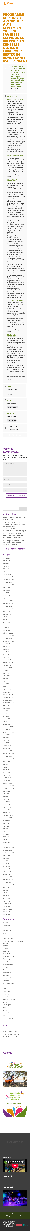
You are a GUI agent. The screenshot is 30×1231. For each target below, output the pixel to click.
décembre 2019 (8, 751)
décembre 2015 (8, 877)
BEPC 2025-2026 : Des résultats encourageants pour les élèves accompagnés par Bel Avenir (13, 535)
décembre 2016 (8, 845)
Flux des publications (10, 1031)
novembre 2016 (8, 847)
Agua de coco (11, 416)
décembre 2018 (8, 783)
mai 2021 (6, 713)
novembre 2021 (8, 697)
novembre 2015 (8, 880)
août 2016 (6, 855)
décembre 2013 (8, 912)
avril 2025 (6, 593)
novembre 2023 (8, 636)
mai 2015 (6, 896)
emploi (5, 962)
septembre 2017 (8, 821)
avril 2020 (6, 743)
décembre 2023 (8, 633)
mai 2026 (6, 566)
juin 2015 (6, 893)
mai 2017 (6, 831)
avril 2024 (6, 622)
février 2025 (7, 598)
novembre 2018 (8, 786)
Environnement (8, 965)
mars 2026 (6, 571)
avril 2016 (6, 866)
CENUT (5, 946)
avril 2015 (6, 898)
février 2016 (7, 871)
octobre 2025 (7, 582)
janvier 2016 (7, 874)
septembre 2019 (8, 759)
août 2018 (6, 791)
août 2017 (6, 823)
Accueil (5, 922)
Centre (5, 936)
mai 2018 (6, 799)
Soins (5, 1010)
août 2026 (6, 558)
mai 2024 (6, 620)
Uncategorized (8, 1018)
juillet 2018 (7, 794)
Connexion (6, 1029)
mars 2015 (6, 901)
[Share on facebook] (9, 434)
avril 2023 (6, 654)
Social (5, 1007)
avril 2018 (6, 802)
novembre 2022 (8, 665)
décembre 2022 (8, 662)
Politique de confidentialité (14, 1216)
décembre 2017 (8, 813)
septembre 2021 (8, 703)
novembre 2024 (8, 604)
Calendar (13, 427)
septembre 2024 (8, 609)
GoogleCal (14, 429)
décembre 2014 (8, 909)
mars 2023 (6, 657)
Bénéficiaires (7, 928)
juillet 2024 (7, 614)
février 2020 (7, 746)
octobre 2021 (7, 700)
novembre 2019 (8, 754)
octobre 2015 (7, 882)
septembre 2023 (8, 641)
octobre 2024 (7, 606)
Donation (6, 951)
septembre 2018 (8, 788)
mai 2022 (6, 681)
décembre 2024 (8, 601)
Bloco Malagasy (8, 930)
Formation (6, 970)
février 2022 (7, 689)
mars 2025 (6, 595)
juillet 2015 (7, 890)
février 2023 (7, 660)
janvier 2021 (7, 724)
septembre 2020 (8, 732)
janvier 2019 (7, 780)
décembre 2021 (8, 695)
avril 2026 (6, 569)
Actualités (6, 925)
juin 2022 (6, 679)
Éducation (6, 959)
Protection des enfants (10, 999)
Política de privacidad (25, 1225)
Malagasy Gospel (8, 978)
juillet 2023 (7, 646)
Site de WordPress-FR (10, 1037)
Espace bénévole (17, 1214)
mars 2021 (6, 719)
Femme (5, 967)
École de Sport (7, 954)
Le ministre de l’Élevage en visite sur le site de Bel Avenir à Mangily (14, 530)
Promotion (6, 994)
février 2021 (7, 721)
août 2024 (6, 612)
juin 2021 (6, 711)
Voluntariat (7, 1021)
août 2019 (6, 762)
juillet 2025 (7, 590)
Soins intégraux (8, 1013)
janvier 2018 (7, 810)
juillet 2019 (7, 764)
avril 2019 (6, 772)
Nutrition (6, 986)
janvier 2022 (7, 692)
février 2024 (7, 628)
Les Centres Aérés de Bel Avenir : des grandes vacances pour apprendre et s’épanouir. (14, 542)
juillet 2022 (7, 676)
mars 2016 (6, 869)
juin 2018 (6, 796)
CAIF (4, 933)
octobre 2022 (7, 668)
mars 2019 (6, 775)
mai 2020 (6, 740)
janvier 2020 (7, 748)
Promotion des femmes (11, 997)
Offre (4, 989)
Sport (5, 1015)
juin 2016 (6, 861)
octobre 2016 (7, 850)
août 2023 (6, 644)
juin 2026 (6, 563)
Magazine (6, 975)
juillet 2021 (7, 708)
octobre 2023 (7, 638)
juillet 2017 (7, 826)
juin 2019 (6, 767)
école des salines (8, 956)
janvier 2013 (7, 914)
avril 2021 (6, 716)
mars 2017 (6, 837)
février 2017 (7, 839)
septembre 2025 (8, 585)
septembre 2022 (8, 670)
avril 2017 (6, 834)
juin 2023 (6, 649)
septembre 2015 (8, 885)
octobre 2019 (7, 756)
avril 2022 (6, 684)
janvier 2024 (7, 630)
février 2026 (7, 574)
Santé (5, 1002)
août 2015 (6, 888)
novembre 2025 (8, 579)
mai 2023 (6, 652)
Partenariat (7, 991)
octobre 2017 (7, 818)
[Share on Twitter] (13, 434)
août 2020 (6, 735)
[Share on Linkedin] (16, 434)
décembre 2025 (8, 577)
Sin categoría (7, 1005)
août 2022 (6, 673)
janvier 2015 (7, 906)
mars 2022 (6, 687)
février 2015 (7, 904)
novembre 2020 (8, 727)
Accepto (19, 1225)
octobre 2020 (7, 729)
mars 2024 (6, 625)
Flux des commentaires (11, 1034)
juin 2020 (6, 738)
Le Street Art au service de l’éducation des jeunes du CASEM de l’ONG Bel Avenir (14, 524)
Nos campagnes (8, 983)
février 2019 (7, 778)
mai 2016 (6, 863)
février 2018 (7, 807)
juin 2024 (6, 617)
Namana (6, 981)
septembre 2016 (8, 853)
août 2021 (6, 705)
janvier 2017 (7, 842)
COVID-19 (6, 948)
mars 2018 (6, 804)
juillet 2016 (7, 858)
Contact (14, 1218)
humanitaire (7, 973)
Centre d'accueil (8, 938)
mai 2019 (6, 770)
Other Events (12, 407)
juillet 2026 (7, 561)
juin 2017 (6, 829)
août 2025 (6, 587)
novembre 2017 (8, 815)
